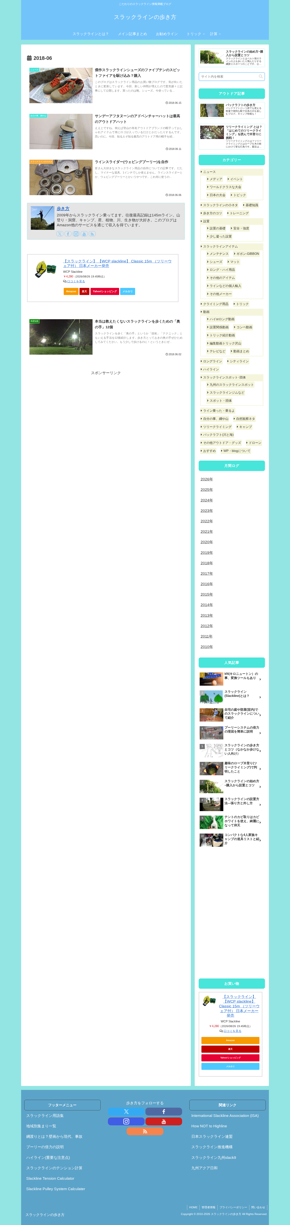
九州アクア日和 (204, 1168)
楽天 (84, 291)
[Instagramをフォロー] (76, 233)
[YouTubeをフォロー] (84, 233)
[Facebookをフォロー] (68, 233)
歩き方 (63, 208)
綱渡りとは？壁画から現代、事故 (54, 1136)
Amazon (71, 291)
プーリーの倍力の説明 (45, 1147)
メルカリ (128, 291)
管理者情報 (208, 1207)
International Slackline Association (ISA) (225, 1116)
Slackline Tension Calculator (50, 1178)
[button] (260, 76)
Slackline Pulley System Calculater (55, 1189)
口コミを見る (76, 281)
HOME (193, 1207)
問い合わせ (258, 1207)
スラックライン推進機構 (212, 1147)
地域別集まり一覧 (41, 1126)
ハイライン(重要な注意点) (48, 1157)
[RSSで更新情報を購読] (92, 233)
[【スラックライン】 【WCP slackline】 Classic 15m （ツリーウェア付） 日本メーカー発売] (45, 269)
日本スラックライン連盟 (212, 1136)
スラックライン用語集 (45, 1116)
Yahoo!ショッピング (105, 291)
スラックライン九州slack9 (213, 1157)
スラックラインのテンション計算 (54, 1168)
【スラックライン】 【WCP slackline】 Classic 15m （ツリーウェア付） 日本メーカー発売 (239, 1006)
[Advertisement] (106, 404)
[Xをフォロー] (59, 233)
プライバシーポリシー (233, 1207)
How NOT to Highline (209, 1126)
